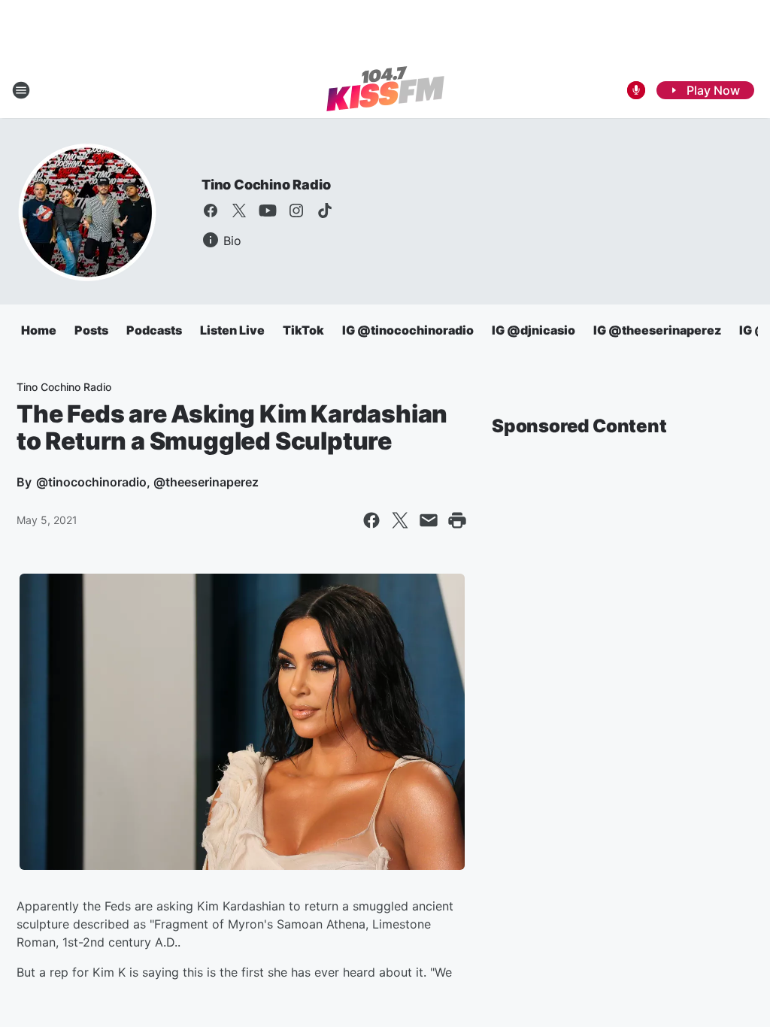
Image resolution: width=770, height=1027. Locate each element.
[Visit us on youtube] (268, 210)
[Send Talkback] (636, 90)
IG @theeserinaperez (657, 330)
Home (38, 330)
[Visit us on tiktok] (325, 210)
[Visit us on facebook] (211, 210)
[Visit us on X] (239, 210)
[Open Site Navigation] (21, 90)
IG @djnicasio (533, 330)
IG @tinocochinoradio (408, 330)
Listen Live (232, 330)
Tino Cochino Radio (266, 184)
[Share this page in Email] (428, 520)
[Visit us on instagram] (296, 210)
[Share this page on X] (400, 520)
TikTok (303, 330)
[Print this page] (457, 520)
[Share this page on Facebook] (371, 520)
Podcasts (154, 330)
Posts (91, 330)
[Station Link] (385, 90)
